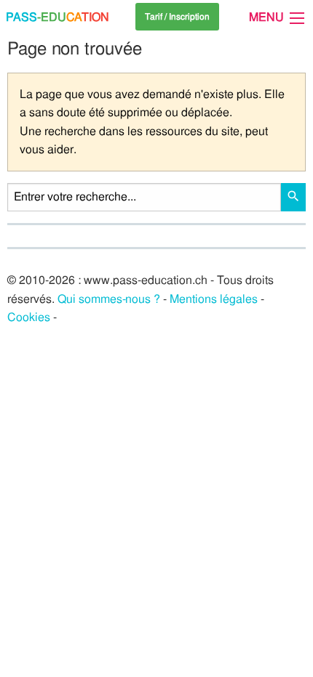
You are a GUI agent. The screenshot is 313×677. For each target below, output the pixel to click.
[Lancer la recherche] (293, 197)
